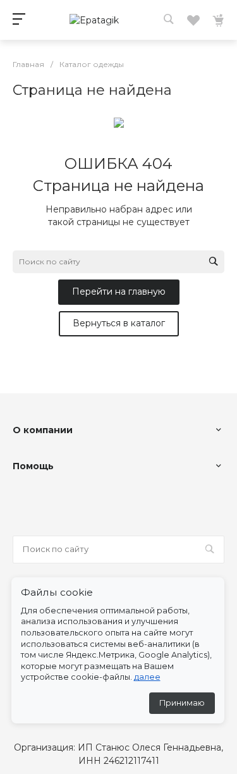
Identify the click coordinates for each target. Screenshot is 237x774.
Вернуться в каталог (119, 323)
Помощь (33, 466)
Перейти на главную (119, 291)
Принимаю (182, 703)
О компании (43, 430)
